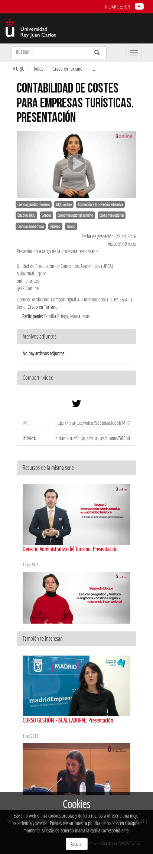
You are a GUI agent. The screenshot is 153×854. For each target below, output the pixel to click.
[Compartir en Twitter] (76, 405)
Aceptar (77, 843)
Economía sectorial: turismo (75, 215)
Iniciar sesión (117, 6)
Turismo (55, 226)
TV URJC (17, 68)
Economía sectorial (112, 215)
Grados (46, 215)
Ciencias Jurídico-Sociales (33, 204)
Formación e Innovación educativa (100, 204)
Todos (38, 68)
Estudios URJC (26, 215)
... (93, 68)
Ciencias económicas (30, 226)
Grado (71, 226)
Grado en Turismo (67, 68)
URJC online (64, 204)
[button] (76, 378)
